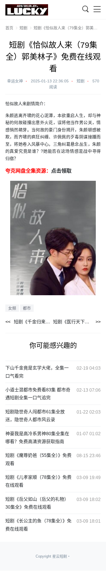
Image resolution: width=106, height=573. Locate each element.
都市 (27, 308)
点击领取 (61, 170)
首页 (9, 28)
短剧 (23, 28)
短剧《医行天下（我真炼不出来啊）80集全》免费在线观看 (77, 321)
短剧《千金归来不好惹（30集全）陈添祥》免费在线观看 (33, 321)
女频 (12, 308)
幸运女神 (15, 81)
